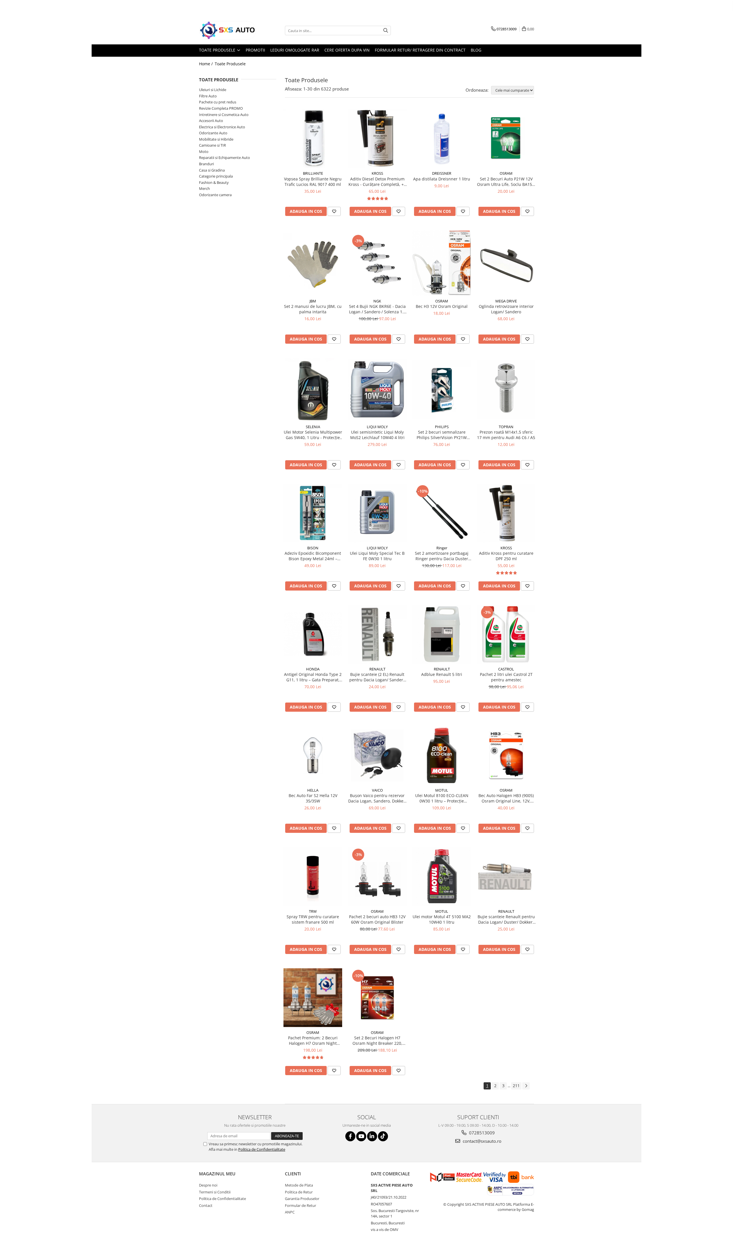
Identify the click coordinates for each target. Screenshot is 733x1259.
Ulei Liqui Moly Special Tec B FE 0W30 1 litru (377, 555)
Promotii (255, 50)
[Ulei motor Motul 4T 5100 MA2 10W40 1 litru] (441, 876)
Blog (476, 50)
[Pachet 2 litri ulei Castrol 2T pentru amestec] (506, 634)
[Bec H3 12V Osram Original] (441, 262)
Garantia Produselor (302, 1198)
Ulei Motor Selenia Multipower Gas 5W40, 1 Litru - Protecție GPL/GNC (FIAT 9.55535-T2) (313, 434)
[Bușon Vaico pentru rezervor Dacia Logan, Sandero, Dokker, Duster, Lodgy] (377, 755)
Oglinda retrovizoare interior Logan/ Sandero (506, 309)
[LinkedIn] (372, 1136)
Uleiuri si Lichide (212, 89)
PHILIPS (442, 426)
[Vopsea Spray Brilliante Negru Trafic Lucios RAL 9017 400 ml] (312, 138)
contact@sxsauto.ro (481, 1141)
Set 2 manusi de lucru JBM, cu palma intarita (313, 309)
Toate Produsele (218, 50)
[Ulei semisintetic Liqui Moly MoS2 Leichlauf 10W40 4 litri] (377, 389)
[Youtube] (361, 1136)
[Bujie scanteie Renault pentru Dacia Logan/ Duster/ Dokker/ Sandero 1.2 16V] (506, 876)
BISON (312, 547)
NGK (377, 301)
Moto (203, 151)
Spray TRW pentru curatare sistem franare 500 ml (313, 919)
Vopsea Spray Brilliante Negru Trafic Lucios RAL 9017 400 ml (313, 181)
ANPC (290, 1212)
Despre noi (208, 1185)
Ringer (441, 547)
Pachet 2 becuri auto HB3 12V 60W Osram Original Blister (377, 919)
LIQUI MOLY (377, 426)
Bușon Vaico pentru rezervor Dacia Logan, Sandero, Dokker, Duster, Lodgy (377, 798)
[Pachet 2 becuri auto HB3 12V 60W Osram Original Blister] (377, 876)
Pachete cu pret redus (217, 102)
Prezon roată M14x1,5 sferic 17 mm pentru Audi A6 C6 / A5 (506, 434)
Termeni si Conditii (214, 1192)
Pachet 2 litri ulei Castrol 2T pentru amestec (506, 677)
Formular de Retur (300, 1205)
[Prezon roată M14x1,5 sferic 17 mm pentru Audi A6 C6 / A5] (506, 389)
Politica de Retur (299, 1192)
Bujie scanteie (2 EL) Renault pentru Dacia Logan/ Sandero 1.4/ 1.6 (377, 677)
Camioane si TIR (212, 145)
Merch (204, 188)
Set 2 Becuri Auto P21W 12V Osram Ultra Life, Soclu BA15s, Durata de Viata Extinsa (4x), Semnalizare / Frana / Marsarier (506, 181)
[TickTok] (383, 1136)
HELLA (312, 790)
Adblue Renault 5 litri (441, 674)
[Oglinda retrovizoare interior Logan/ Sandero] (506, 262)
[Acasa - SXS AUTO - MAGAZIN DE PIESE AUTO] (227, 30)
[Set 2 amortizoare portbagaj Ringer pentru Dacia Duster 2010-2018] (441, 513)
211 (516, 1085)
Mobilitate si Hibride (216, 139)
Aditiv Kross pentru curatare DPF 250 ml (506, 555)
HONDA (313, 669)
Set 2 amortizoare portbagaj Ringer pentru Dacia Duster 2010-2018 (441, 555)
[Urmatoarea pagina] (526, 1085)
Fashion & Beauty (214, 182)
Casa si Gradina (212, 170)
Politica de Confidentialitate (261, 1149)
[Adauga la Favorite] (334, 211)
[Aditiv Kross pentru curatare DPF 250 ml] (506, 513)
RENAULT (377, 669)
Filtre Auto (208, 96)
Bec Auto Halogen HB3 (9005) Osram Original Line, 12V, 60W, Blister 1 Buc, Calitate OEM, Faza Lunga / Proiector (506, 798)
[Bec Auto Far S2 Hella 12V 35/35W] (312, 755)
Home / (206, 63)
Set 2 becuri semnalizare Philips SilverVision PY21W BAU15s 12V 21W (442, 434)
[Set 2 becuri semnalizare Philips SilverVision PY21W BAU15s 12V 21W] (441, 389)
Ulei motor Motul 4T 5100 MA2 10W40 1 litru (442, 919)
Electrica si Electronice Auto (222, 126)
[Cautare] (386, 30)
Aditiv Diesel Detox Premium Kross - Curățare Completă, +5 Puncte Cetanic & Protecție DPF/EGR (377, 181)
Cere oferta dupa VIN (347, 50)
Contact (205, 1205)
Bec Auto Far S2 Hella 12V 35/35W (313, 798)
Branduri (206, 163)
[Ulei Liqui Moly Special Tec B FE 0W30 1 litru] (377, 513)
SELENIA (313, 426)
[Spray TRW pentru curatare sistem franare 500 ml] (312, 876)
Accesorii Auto (211, 120)
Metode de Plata (299, 1185)
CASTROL (506, 669)
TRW (313, 911)
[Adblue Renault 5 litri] (441, 634)
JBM (313, 301)
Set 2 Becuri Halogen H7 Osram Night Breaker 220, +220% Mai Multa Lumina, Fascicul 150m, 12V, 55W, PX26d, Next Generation (377, 1040)
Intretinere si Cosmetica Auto (224, 114)
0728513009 (481, 1133)
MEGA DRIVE (506, 301)
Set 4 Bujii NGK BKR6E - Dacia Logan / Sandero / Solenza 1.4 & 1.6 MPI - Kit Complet (377, 309)
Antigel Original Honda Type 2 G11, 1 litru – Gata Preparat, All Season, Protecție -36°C (313, 677)
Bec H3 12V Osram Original (442, 306)
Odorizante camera (215, 194)
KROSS (377, 173)
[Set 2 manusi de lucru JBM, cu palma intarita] (312, 262)
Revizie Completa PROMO (221, 108)
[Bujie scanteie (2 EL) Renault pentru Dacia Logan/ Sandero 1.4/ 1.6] (377, 634)
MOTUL (441, 790)
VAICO (377, 790)
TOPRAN (506, 426)
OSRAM (506, 173)
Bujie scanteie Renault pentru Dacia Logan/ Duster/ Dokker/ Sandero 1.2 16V (506, 919)
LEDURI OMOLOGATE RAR (294, 50)
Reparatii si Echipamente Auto (224, 157)
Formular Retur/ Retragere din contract (420, 50)
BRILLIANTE (313, 173)
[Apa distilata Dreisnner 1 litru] (441, 138)
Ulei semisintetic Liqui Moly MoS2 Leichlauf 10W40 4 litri (377, 434)
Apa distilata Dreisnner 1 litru (441, 179)
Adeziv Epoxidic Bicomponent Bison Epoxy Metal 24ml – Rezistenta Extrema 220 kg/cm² (313, 555)
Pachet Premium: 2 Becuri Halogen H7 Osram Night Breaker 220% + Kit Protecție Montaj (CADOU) (313, 1040)
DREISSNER (441, 173)
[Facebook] (350, 1136)
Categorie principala (216, 176)
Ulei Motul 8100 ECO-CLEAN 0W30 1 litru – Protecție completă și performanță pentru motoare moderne (441, 798)
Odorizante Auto (213, 132)
